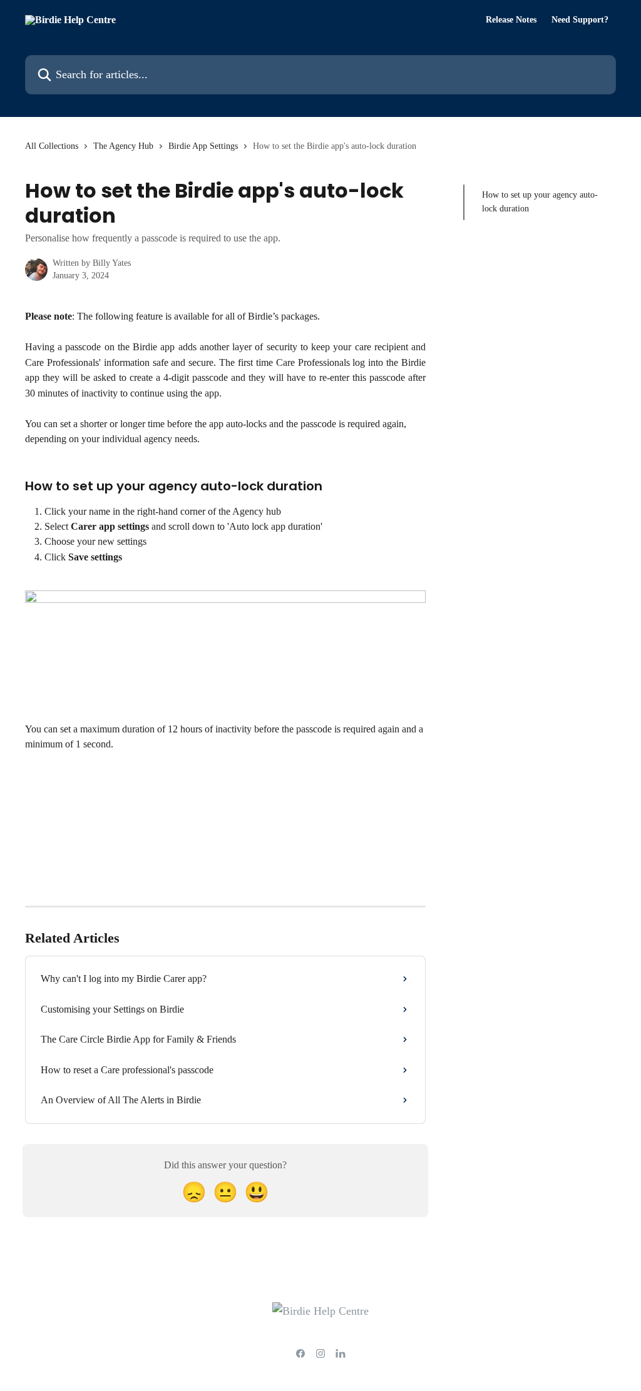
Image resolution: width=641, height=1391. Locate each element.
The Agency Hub (123, 146)
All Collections (51, 146)
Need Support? (579, 20)
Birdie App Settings (203, 146)
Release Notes (511, 20)
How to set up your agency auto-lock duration (540, 201)
